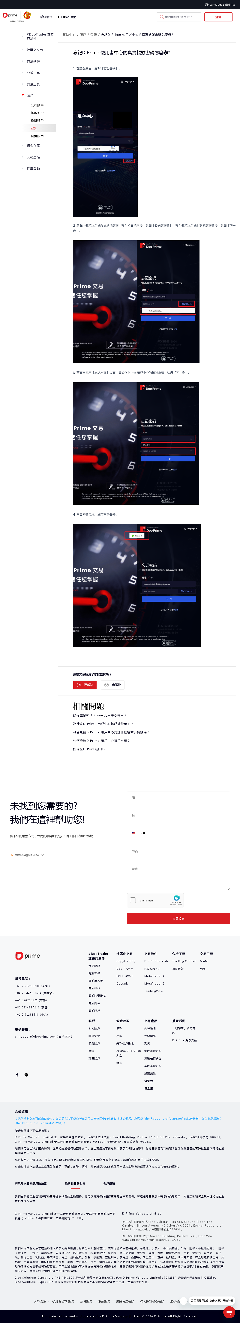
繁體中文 (230, 4)
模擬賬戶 (37, 120)
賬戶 (30, 96)
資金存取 (33, 145)
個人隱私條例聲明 (152, 1301)
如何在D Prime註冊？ (89, 749)
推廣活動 (33, 168)
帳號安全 (37, 113)
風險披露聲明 (125, 1301)
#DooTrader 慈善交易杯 (40, 36)
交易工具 (33, 84)
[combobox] (136, 833)
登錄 (218, 17)
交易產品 (33, 157)
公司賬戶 (37, 105)
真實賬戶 (37, 136)
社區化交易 (35, 50)
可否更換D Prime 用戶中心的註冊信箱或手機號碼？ (111, 732)
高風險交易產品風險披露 (27, 855)
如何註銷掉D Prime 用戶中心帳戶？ (100, 715)
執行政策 (86, 1301)
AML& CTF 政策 (63, 1301)
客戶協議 (40, 1301)
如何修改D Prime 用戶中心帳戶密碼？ (101, 741)
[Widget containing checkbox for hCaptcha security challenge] (155, 900)
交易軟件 (33, 61)
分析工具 (33, 73)
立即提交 (178, 918)
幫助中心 (69, 34)
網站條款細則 (179, 1301)
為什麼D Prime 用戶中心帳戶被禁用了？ (103, 724)
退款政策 (104, 1301)
